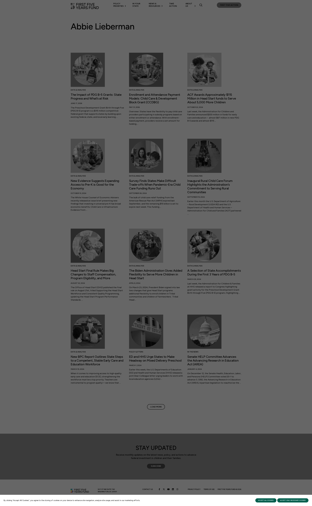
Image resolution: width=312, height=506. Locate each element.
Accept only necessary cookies (293, 500)
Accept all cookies (266, 500)
